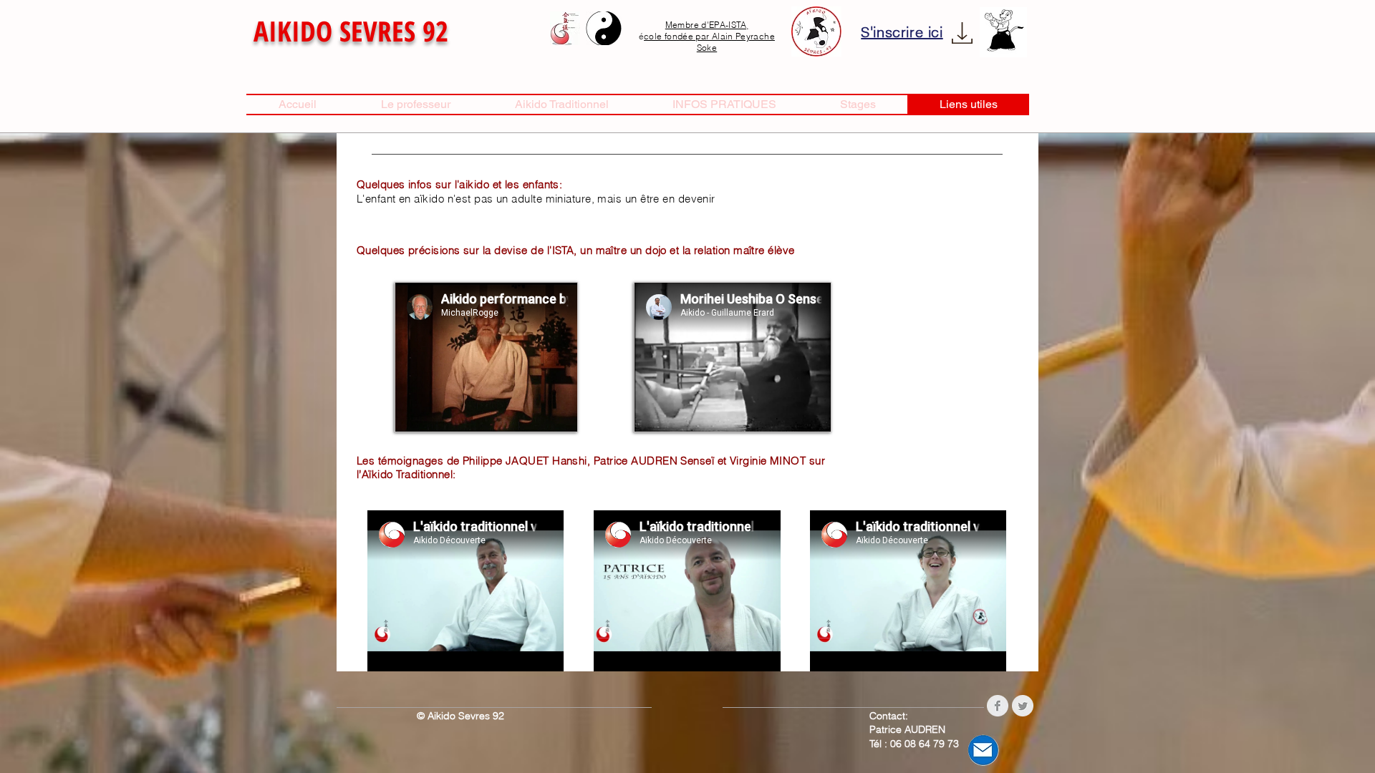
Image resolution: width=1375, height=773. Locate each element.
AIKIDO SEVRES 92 (351, 30)
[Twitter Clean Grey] (1022, 705)
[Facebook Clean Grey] (997, 705)
